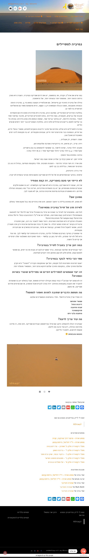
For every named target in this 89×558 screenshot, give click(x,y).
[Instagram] (15, 8)
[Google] (20, 8)
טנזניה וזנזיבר (67, 482)
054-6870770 (31, 4)
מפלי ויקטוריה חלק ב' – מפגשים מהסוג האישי (64, 458)
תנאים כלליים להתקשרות (18, 517)
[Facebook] (25, 8)
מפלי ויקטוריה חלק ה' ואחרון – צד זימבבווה (65, 446)
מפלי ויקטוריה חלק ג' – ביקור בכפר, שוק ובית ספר (62, 454)
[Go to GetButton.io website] (83, 555)
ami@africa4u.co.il (16, 4)
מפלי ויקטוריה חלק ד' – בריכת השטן (68, 450)
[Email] (10, 8)
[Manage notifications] (5, 553)
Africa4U (77, 424)
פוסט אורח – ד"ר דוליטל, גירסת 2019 (68, 442)
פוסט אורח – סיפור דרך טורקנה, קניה (68, 438)
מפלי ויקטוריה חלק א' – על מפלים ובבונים (66, 462)
